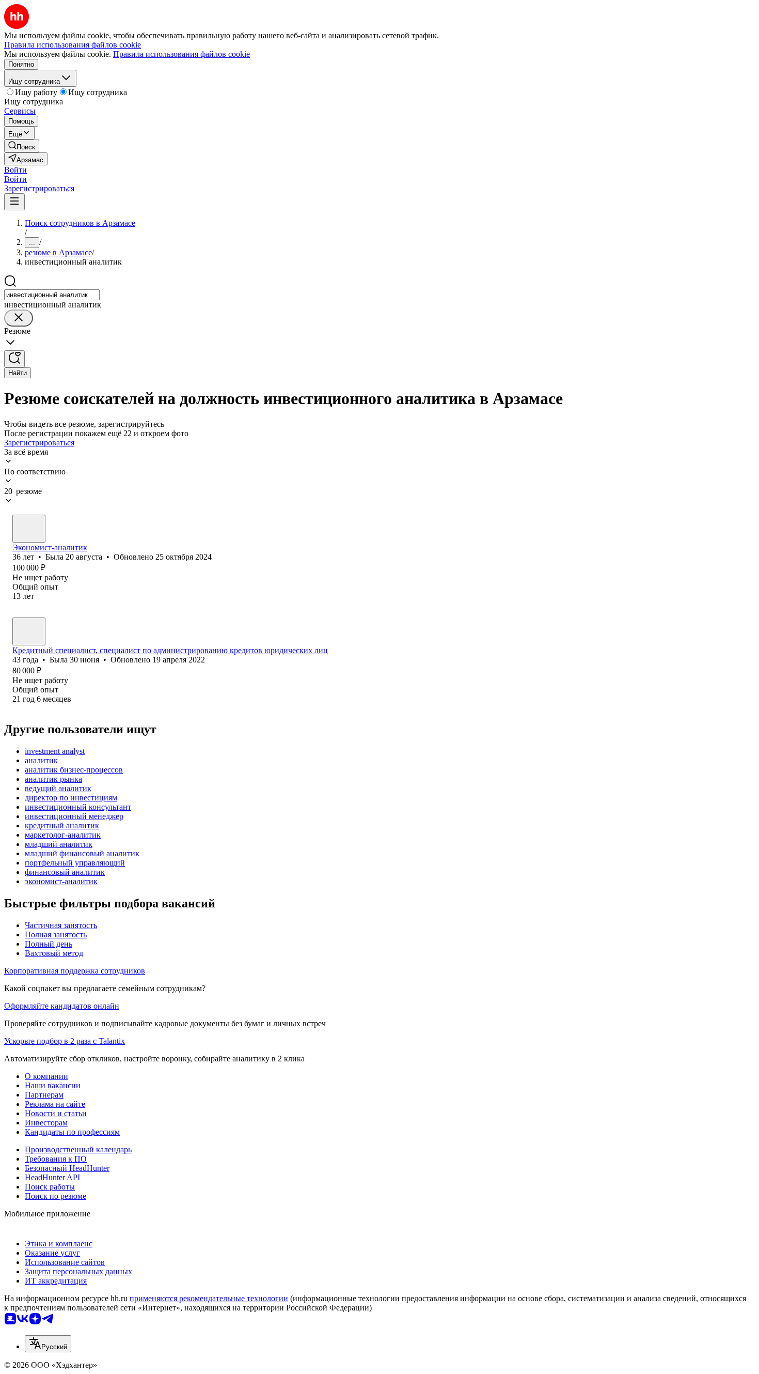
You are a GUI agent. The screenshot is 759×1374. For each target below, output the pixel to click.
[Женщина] (28, 529)
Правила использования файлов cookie (181, 54)
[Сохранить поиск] (14, 358)
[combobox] (52, 294)
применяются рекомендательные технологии (209, 1298)
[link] (21, 146)
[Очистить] (18, 318)
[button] (15, 169)
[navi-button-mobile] (14, 201)
